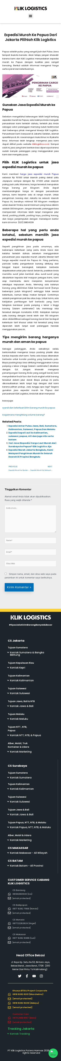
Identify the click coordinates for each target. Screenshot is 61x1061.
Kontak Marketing (21, 751)
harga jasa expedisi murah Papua (39, 174)
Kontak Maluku (19, 719)
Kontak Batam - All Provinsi (26, 865)
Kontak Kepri (17, 667)
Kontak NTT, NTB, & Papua (25, 735)
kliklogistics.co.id (40, 144)
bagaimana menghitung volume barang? (23, 414)
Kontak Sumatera (21, 777)
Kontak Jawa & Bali (21, 706)
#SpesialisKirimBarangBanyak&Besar (30, 624)
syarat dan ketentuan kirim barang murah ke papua (28, 407)
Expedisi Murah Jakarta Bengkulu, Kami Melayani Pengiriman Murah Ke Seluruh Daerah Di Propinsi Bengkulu (30, 453)
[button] (30, 16)
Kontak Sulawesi (20, 693)
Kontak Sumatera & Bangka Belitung (27, 653)
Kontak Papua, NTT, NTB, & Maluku (30, 827)
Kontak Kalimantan (22, 680)
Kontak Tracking (20, 1033)
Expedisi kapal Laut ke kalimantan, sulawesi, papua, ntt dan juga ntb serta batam (31, 436)
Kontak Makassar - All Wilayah (28, 853)
